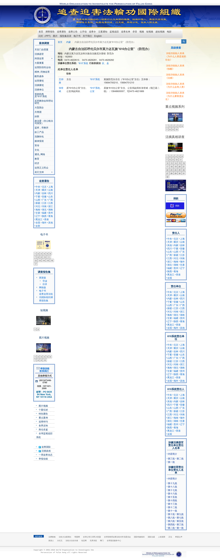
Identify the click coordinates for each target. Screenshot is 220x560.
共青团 (38, 111)
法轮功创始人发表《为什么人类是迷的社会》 (175, 56)
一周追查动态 (45, 454)
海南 (38, 209)
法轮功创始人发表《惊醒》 (174, 67)
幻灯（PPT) (45, 35)
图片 (55, 35)
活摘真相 (46, 450)
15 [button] (48, 260)
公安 (92, 91)
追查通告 (61, 31)
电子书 (77, 35)
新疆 (38, 202)
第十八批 (172, 486)
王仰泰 (61, 80)
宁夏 (38, 196)
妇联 (37, 116)
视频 (141, 31)
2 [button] (38, 253)
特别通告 (43, 413)
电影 (169, 31)
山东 (50, 196)
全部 (38, 225)
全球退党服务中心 (114, 540)
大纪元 (59, 540)
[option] (44, 243)
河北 (38, 206)
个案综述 (43, 409)
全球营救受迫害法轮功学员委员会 (117, 536)
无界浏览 (93, 540)
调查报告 (50, 31)
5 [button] (47, 253)
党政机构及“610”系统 (41, 95)
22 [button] (167, 170)
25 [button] (180, 170)
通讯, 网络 (40, 154)
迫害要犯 (39, 80)
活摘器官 (39, 53)
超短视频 (160, 31)
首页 (41, 31)
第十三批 (172, 503)
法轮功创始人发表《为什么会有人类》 (175, 85)
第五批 (180, 520)
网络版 (42, 287)
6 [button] (50, 253)
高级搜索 (176, 47)
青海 (50, 216)
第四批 (171, 524)
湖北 (44, 209)
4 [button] (44, 253)
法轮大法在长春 (72, 540)
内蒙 (38, 193)
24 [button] (176, 170)
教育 (37, 158)
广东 (44, 199)
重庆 (44, 189)
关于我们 (87, 35)
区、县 (105, 63)
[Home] (43, 15)
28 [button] (171, 173)
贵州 (50, 212)
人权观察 (161, 536)
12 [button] (36, 260)
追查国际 (46, 446)
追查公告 (73, 31)
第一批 (171, 461)
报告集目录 (65, 35)
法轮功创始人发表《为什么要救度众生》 (174, 96)
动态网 (84, 540)
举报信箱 (43, 458)
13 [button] (40, 260)
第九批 (180, 514)
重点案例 (43, 417)
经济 (37, 163)
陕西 (44, 216)
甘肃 (38, 212)
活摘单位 (39, 89)
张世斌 (61, 89)
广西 (50, 199)
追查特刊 (43, 421)
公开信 (83, 31)
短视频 (149, 31)
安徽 (44, 196)
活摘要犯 (39, 85)
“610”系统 (83, 63)
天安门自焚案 (41, 49)
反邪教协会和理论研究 (44, 102)
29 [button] (176, 173)
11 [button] (49, 257)
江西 (50, 202)
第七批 (180, 517)
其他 (50, 222)
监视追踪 (114, 31)
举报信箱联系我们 (44, 370)
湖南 (50, 209)
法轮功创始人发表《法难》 (174, 76)
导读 (45, 280)
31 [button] (184, 173)
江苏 (44, 202)
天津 (38, 189)
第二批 (180, 458)
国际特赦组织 (139, 536)
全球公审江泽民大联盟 (92, 536)
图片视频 (43, 405)
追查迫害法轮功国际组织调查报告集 (46, 297)
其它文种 (39, 172)
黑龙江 (39, 219)
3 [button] (41, 253)
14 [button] (44, 260)
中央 (38, 186)
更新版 (42, 277)
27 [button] (167, 173)
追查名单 (125, 31)
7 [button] (35, 257)
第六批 (171, 520)
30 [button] (180, 173)
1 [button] (35, 253)
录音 (135, 31)
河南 (44, 206)
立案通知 (102, 31)
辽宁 (38, 216)
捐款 (177, 206)
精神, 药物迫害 (42, 71)
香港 (46, 219)
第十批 (171, 514)
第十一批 (172, 510)
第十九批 (172, 483)
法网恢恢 (52, 536)
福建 (44, 212)
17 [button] (36, 264)
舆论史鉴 (43, 429)
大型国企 (39, 107)
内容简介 (172, 453)
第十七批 (172, 490)
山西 (38, 199)
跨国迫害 (39, 59)
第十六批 (172, 493)
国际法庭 (151, 536)
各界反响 (43, 425)
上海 (50, 186)
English (98, 35)
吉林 (44, 193)
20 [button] (180, 166)
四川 (50, 193)
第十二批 (172, 507)
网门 (102, 540)
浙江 (50, 206)
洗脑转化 (39, 136)
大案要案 (39, 62)
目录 (45, 284)
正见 (170, 536)
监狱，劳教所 (41, 127)
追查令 (92, 31)
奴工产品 (39, 132)
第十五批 (172, 496)
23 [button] (171, 170)
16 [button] (52, 260)
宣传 (37, 145)
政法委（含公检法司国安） (44, 122)
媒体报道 (39, 140)
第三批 (171, 458)
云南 (50, 189)
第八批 (171, 517)
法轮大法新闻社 (65, 536)
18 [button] (171, 166)
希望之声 (178, 536)
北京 (44, 186)
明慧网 (77, 536)
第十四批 (172, 500)
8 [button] (38, 257)
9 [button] (41, 257)
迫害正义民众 (41, 167)
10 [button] (45, 257)
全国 (38, 222)
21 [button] (184, 166)
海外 (44, 222)
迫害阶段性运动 (43, 67)
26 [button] (184, 170)
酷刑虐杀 (39, 76)
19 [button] (176, 166)
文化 (37, 149)
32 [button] (167, 176)
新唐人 (51, 540)
